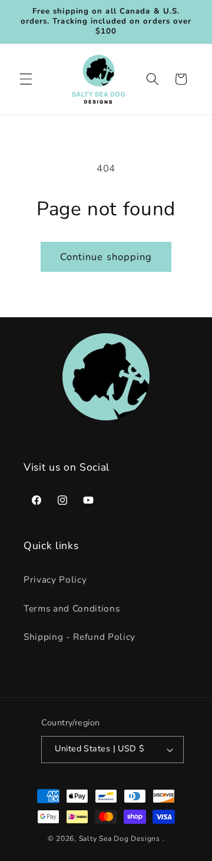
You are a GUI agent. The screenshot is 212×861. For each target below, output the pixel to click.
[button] (26, 79)
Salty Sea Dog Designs (119, 838)
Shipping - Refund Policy (79, 636)
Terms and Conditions (72, 608)
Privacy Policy (55, 579)
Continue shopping (106, 257)
